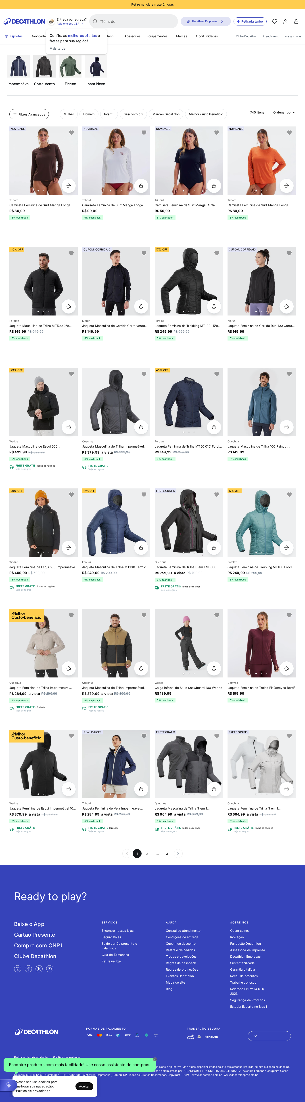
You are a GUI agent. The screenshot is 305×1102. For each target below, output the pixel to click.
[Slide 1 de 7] (116, 160)
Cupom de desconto (181, 943)
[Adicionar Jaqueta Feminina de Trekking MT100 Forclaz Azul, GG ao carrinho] (286, 547)
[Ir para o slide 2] (43, 191)
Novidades (39, 36)
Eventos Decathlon (180, 976)
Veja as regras (23, 469)
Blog (169, 989)
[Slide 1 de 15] (116, 522)
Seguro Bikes (111, 937)
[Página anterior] (126, 853)
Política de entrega (67, 1057)
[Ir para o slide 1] (38, 191)
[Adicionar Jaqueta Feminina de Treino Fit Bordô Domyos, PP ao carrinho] (286, 668)
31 (167, 854)
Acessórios (132, 36)
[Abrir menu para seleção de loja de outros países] (269, 1036)
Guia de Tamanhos (115, 955)
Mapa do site (175, 982)
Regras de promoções (182, 969)
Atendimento (271, 36)
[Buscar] (95, 21)
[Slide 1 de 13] (116, 764)
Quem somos (240, 930)
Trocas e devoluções (181, 956)
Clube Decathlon (246, 36)
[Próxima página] (178, 853)
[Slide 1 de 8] (43, 643)
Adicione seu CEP (68, 23)
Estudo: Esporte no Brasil (248, 1006)
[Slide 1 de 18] (43, 402)
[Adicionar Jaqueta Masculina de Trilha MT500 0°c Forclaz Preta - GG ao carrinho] (68, 306)
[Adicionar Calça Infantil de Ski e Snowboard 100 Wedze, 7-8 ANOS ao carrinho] (214, 668)
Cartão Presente (34, 935)
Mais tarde (58, 48)
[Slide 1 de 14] (189, 281)
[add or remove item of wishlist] (71, 132)
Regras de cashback (181, 963)
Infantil (109, 36)
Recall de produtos (244, 976)
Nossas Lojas (292, 36)
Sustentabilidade (242, 963)
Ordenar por (282, 112)
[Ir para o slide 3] (49, 191)
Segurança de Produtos (247, 1000)
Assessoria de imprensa (247, 950)
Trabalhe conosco (243, 982)
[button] (80, 1066)
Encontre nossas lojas (118, 930)
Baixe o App (29, 924)
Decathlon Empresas (245, 956)
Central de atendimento (183, 930)
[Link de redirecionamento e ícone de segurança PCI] (199, 1037)
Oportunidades (207, 36)
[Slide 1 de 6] (43, 160)
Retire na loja (111, 961)
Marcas (181, 36)
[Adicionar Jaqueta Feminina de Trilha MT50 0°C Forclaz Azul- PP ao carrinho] (214, 427)
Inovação (237, 937)
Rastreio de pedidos (180, 950)
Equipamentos (157, 36)
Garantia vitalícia (242, 969)
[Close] (155, 1059)
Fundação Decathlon (245, 943)
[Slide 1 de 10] (116, 402)
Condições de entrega (182, 937)
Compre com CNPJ (38, 945)
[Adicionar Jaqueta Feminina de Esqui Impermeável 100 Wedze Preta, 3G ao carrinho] (68, 789)
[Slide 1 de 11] (116, 643)
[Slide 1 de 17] (43, 522)
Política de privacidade (31, 1057)
